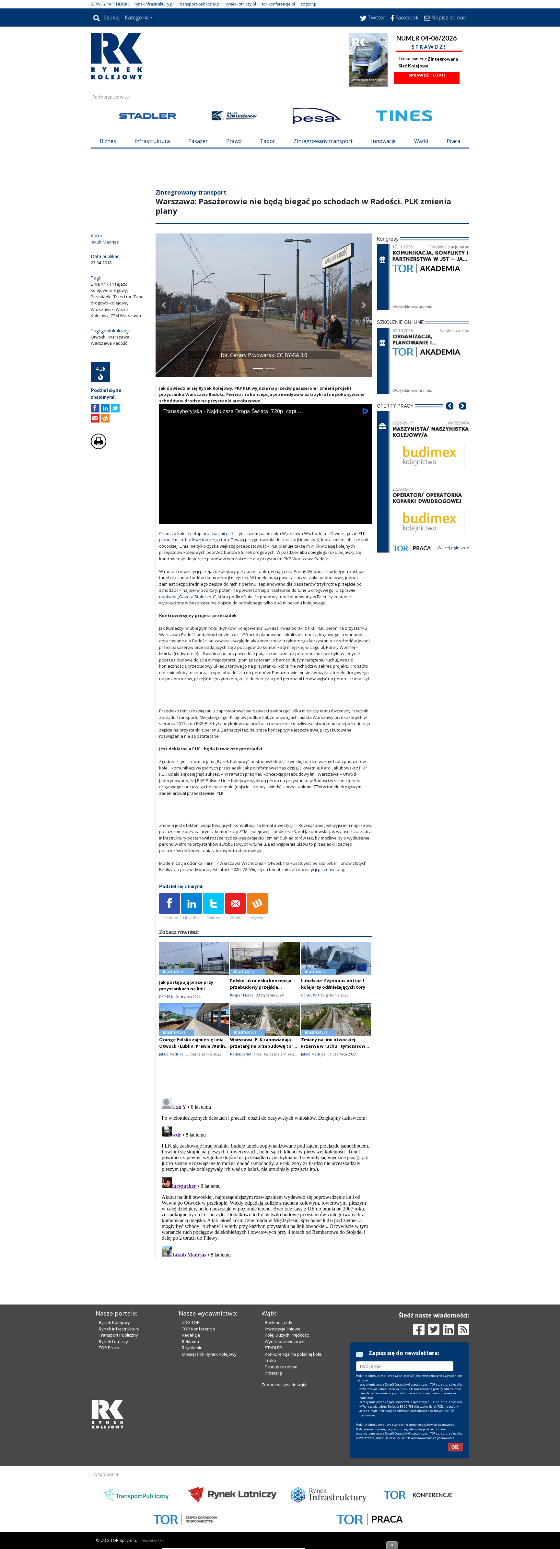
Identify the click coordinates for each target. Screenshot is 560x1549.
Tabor (267, 141)
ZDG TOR (191, 1322)
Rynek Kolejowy (114, 1322)
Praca (453, 141)
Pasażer (198, 141)
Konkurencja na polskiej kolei (293, 1354)
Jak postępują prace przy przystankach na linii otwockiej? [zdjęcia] (186, 988)
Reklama (190, 1341)
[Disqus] (265, 1177)
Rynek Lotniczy (113, 1341)
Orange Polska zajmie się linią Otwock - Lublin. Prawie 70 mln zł (192, 1046)
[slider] (265, 510)
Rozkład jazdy (278, 1322)
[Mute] (201, 517)
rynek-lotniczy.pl (241, 4)
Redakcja (191, 1335)
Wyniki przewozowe (284, 1341)
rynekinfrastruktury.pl (154, 4)
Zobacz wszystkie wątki (285, 1385)
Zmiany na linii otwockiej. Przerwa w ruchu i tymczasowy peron (334, 1046)
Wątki (421, 141)
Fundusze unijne (281, 1367)
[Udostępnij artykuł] (105, 408)
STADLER (273, 1348)
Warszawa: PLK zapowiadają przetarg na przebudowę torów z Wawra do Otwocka (265, 1046)
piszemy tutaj (331, 869)
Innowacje (383, 141)
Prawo (234, 141)
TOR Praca (109, 1348)
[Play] (167, 517)
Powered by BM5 (152, 1541)
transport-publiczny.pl (200, 4)
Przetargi (274, 1373)
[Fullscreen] (363, 517)
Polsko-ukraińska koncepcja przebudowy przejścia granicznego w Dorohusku (260, 987)
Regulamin (192, 1348)
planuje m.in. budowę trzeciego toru (194, 539)
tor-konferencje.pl (278, 4)
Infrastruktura (152, 141)
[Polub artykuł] (95, 408)
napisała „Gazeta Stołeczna (186, 597)
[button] (164, 305)
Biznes (108, 141)
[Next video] (184, 517)
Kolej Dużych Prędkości (287, 1335)
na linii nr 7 (222, 533)
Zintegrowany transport (323, 141)
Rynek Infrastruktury (119, 1329)
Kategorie (137, 17)
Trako (270, 1360)
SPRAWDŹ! (429, 46)
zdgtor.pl (309, 4)
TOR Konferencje (198, 1329)
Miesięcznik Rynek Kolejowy (209, 1354)
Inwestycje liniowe (282, 1329)
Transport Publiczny (118, 1335)
